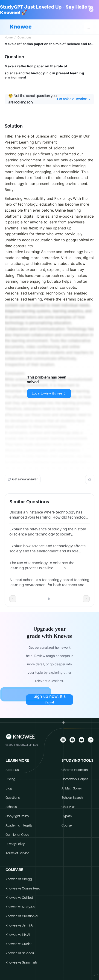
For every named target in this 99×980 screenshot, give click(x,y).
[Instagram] (72, 740)
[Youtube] (81, 740)
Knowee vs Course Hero (23, 888)
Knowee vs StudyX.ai (20, 907)
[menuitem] (89, 27)
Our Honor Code (17, 834)
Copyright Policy (17, 816)
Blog (9, 788)
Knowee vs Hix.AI (18, 934)
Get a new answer (25, 479)
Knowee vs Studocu (20, 953)
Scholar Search (72, 797)
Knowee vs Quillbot (19, 897)
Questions (24, 37)
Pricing (10, 779)
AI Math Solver (71, 788)
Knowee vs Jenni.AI (20, 925)
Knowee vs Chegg (19, 879)
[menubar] (88, 27)
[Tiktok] (90, 740)
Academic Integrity (19, 825)
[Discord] (63, 740)
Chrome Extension (74, 770)
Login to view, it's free (47, 393)
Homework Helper (74, 779)
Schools (11, 807)
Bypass (66, 816)
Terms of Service (17, 853)
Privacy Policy (15, 844)
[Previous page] (12, 598)
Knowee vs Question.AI (22, 916)
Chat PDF (68, 807)
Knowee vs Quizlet (19, 944)
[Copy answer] (89, 479)
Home (9, 37)
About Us (12, 770)
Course (66, 825)
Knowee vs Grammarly (22, 962)
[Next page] (86, 598)
